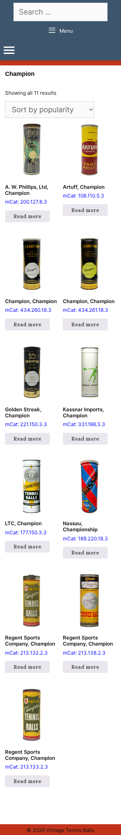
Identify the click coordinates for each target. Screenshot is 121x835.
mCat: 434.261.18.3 (89, 306)
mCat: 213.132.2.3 (30, 645)
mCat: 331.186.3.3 (84, 417)
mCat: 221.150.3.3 (26, 417)
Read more (27, 216)
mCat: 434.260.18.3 (31, 306)
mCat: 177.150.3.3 (26, 528)
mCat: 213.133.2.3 (30, 759)
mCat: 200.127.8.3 (26, 194)
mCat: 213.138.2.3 (88, 645)
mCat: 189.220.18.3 (85, 531)
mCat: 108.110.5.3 (84, 191)
